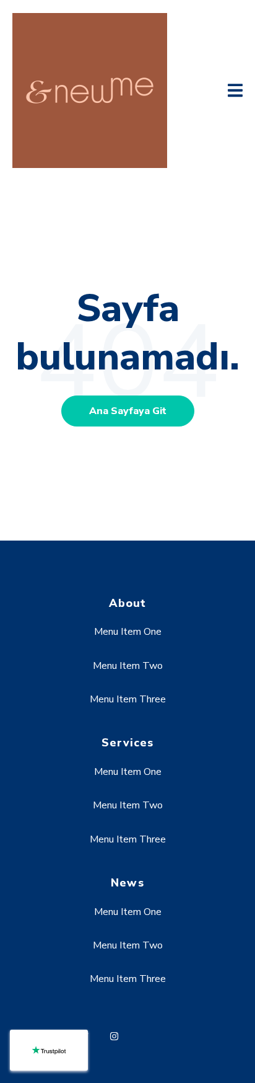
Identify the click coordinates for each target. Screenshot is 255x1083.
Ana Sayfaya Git (127, 411)
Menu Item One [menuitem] (128, 632)
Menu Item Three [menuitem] (128, 699)
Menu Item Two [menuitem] (128, 666)
